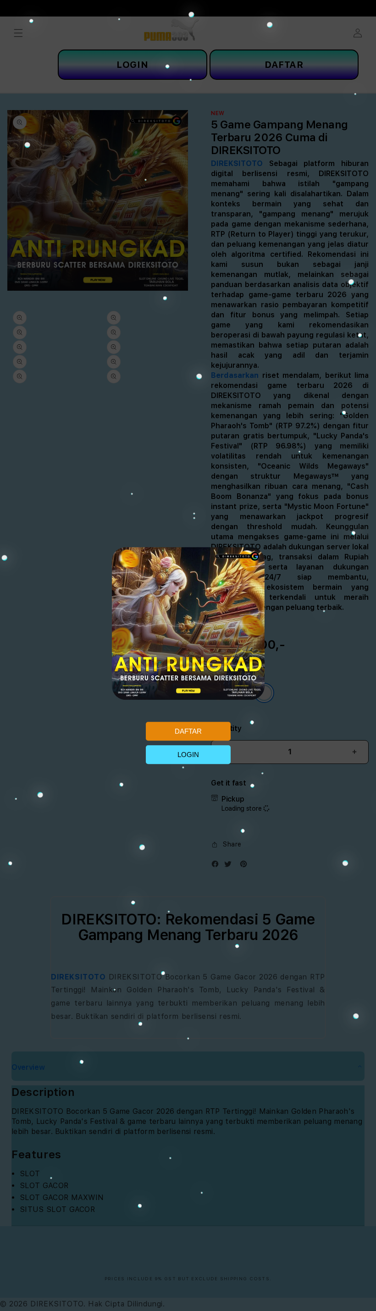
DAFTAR (188, 731)
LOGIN (188, 754)
